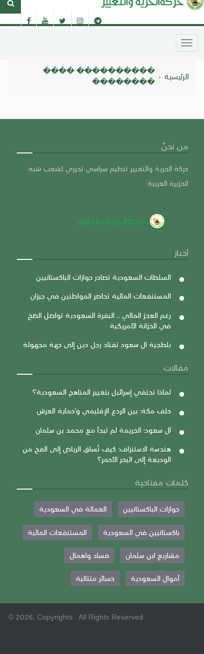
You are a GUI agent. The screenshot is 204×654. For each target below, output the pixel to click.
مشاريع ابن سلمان (152, 555)
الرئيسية (176, 76)
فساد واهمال (89, 555)
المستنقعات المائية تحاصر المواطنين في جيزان (100, 295)
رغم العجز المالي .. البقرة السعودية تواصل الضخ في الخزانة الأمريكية (99, 320)
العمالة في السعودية (73, 508)
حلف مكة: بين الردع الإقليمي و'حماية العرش (104, 410)
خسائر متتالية (95, 578)
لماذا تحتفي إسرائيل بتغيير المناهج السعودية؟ (101, 391)
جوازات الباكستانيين (151, 508)
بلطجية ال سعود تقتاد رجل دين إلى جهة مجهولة (97, 344)
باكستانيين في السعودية (141, 532)
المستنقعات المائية (57, 532)
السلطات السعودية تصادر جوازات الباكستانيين (103, 276)
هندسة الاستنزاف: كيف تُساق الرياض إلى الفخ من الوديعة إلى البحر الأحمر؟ (96, 453)
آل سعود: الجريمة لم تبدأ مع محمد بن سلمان (103, 429)
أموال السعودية (155, 578)
